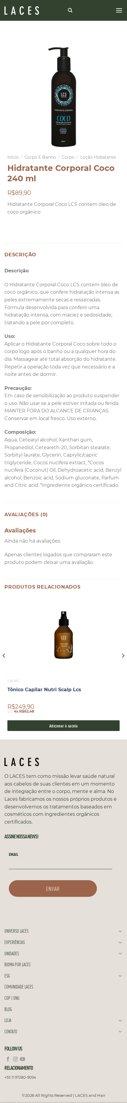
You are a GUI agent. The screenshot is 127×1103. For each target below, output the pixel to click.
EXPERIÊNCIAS (14, 942)
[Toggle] (120, 930)
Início (13, 157)
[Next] (123, 667)
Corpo (68, 157)
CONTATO (10, 1031)
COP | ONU (11, 998)
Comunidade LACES (18, 986)
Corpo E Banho (40, 157)
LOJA (7, 1020)
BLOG (8, 1009)
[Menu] (119, 10)
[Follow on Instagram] (15, 1059)
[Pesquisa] (70, 10)
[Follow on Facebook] (8, 1059)
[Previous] (4, 667)
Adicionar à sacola (63, 725)
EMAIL (13, 854)
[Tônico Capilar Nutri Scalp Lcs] (63, 635)
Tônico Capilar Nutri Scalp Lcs (44, 689)
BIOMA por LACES (17, 964)
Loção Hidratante (98, 157)
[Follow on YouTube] (22, 1059)
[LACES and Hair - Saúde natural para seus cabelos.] (34, 10)
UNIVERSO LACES (16, 931)
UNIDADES (11, 953)
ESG (7, 975)
